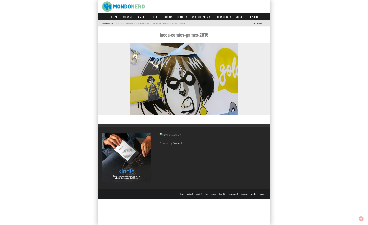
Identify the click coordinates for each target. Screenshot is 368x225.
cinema (168, 17)
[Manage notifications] (361, 218)
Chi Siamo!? (258, 23)
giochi (240, 17)
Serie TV (182, 17)
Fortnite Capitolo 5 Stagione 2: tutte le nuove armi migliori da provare (150, 23)
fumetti (142, 17)
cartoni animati (202, 17)
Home (114, 17)
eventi (254, 17)
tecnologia (224, 17)
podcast (127, 17)
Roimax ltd (178, 143)
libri (156, 17)
